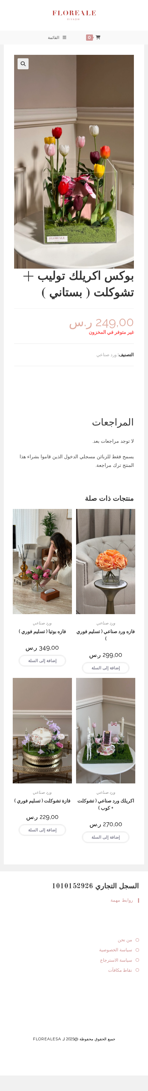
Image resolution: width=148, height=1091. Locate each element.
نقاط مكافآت (120, 970)
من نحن (125, 939)
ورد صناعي (106, 354)
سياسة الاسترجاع (116, 960)
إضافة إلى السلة (106, 667)
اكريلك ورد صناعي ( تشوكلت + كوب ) (105, 804)
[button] (23, 63)
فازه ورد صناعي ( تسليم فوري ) (105, 635)
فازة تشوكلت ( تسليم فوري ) (42, 800)
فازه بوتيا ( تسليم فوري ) (42, 631)
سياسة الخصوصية (115, 949)
